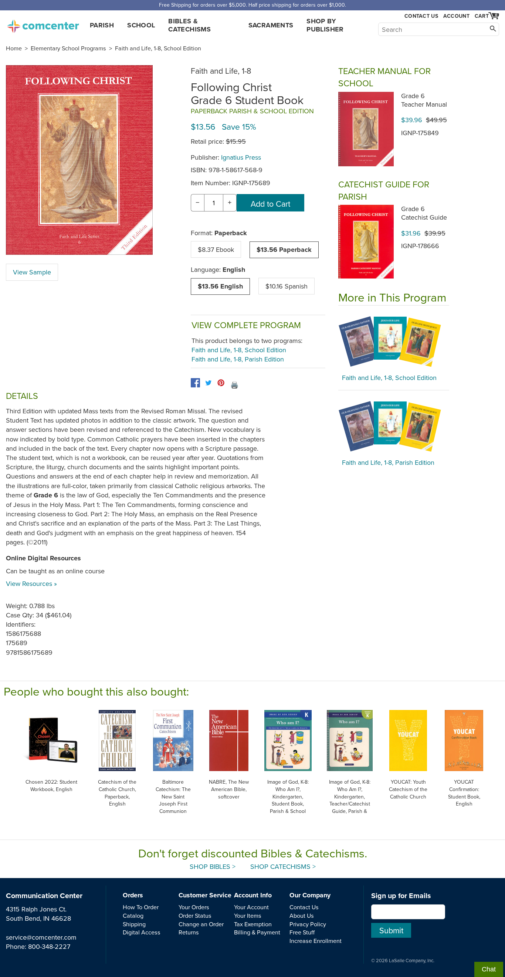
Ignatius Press (241, 157)
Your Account (251, 907)
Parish (102, 25)
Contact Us (421, 16)
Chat (489, 969)
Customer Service (205, 895)
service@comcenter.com (41, 937)
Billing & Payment (257, 932)
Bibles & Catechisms (189, 25)
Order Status (195, 915)
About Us (301, 915)
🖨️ (234, 384)
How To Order (141, 907)
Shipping (134, 924)
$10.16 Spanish (286, 286)
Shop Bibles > (212, 866)
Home (14, 48)
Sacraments (271, 25)
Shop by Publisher (324, 25)
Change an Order (201, 924)
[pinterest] (221, 382)
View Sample (32, 272)
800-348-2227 (49, 946)
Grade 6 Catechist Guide (424, 213)
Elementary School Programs (68, 48)
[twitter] (208, 382)
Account (456, 16)
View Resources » (31, 583)
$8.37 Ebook (216, 249)
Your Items (247, 915)
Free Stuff (302, 932)
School (141, 25)
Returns (189, 932)
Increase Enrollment (315, 941)
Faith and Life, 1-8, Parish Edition (238, 359)
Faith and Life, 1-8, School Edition (158, 48)
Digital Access (141, 932)
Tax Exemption (253, 924)
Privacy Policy (307, 924)
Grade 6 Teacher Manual (424, 100)
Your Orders (194, 907)
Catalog (133, 915)
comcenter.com (43, 24)
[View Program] (393, 341)
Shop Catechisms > (283, 866)
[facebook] (195, 382)
